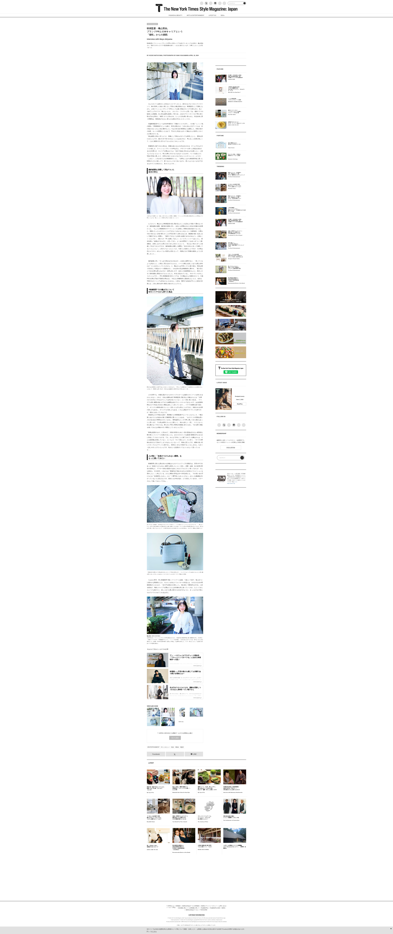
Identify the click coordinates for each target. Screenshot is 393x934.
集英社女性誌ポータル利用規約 (191, 906)
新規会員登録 (230, 447)
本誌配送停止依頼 (215, 908)
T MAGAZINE (203, 910)
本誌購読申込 (204, 908)
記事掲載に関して (194, 908)
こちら (235, 481)
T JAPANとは (170, 906)
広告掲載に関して (183, 908)
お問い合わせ (222, 906)
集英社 (223, 908)
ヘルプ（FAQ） (172, 907)
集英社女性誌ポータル (192, 910)
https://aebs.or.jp (231, 483)
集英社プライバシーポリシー (209, 906)
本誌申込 (240, 404)
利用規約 (178, 906)
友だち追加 (175, 738)
